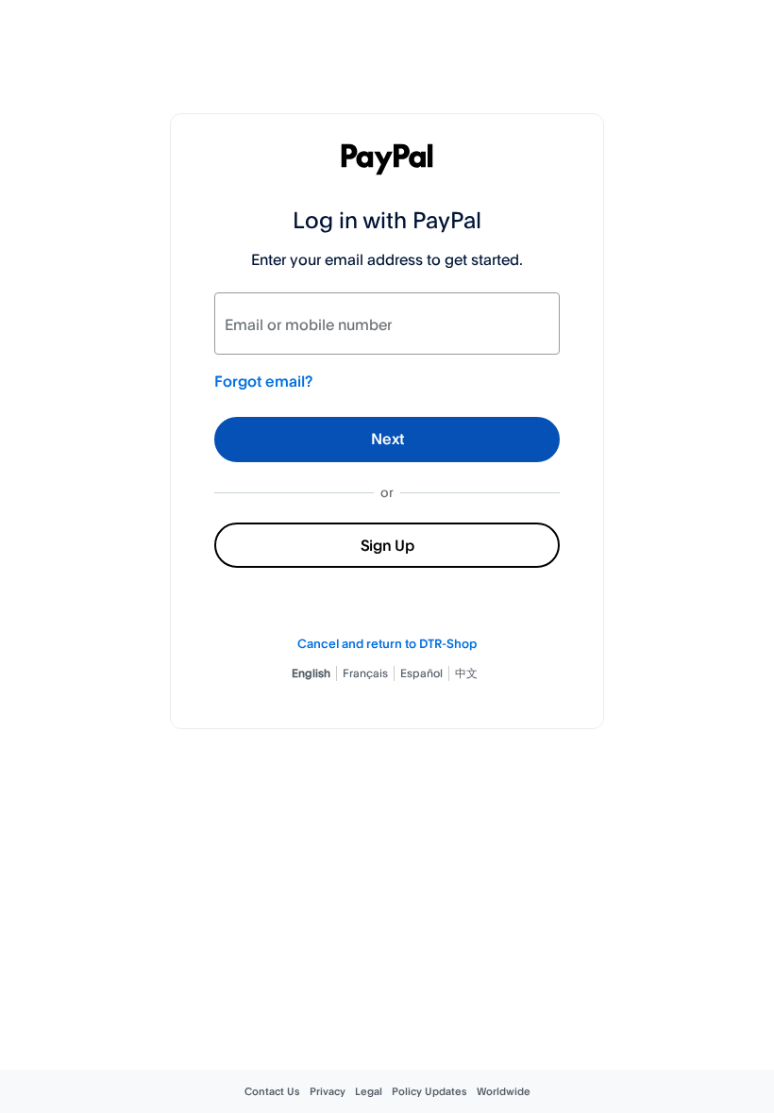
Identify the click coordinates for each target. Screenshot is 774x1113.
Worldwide (503, 1091)
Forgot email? (263, 381)
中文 (466, 673)
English (311, 673)
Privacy (327, 1091)
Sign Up (387, 545)
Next (387, 438)
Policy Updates (429, 1091)
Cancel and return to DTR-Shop (387, 643)
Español (421, 673)
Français (365, 673)
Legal (368, 1091)
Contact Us (272, 1091)
